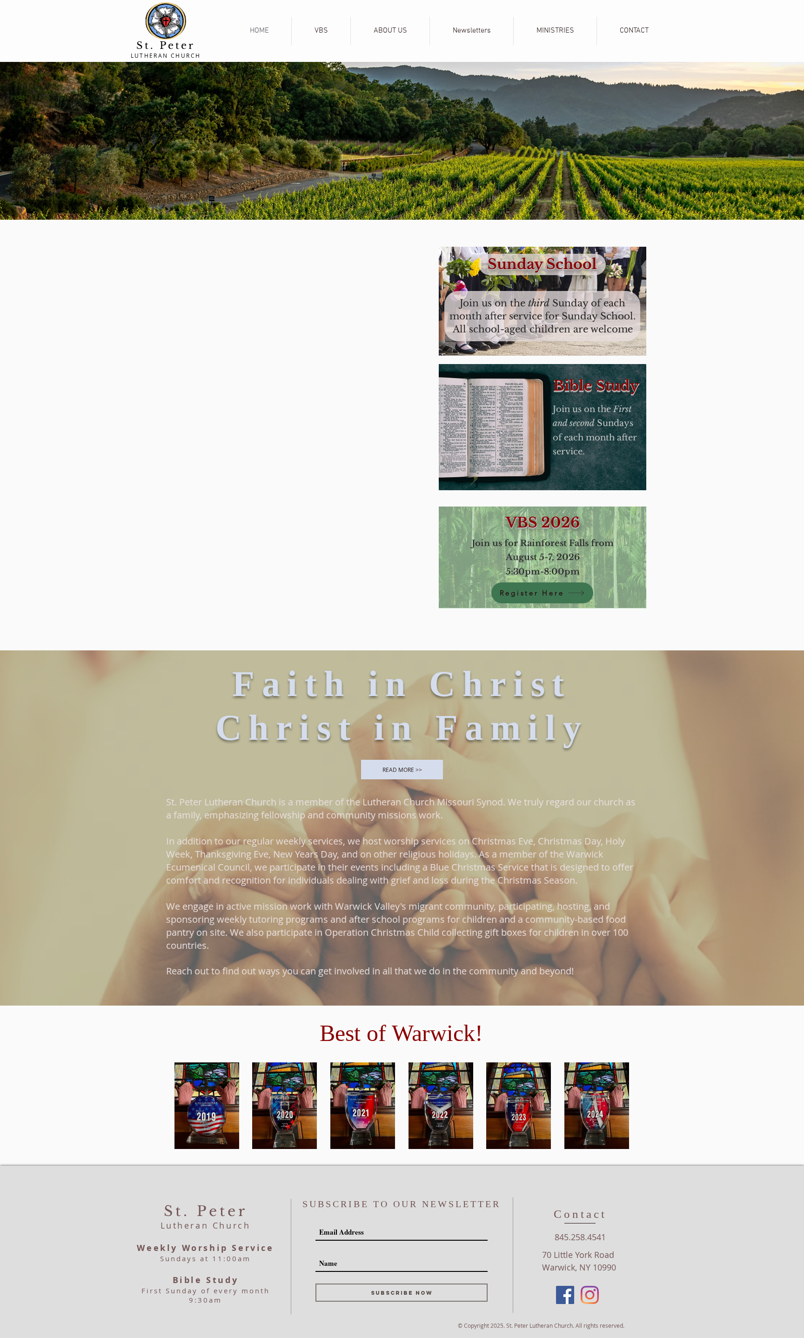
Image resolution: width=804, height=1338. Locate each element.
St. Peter (165, 46)
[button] (390, 31)
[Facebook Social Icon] (565, 1295)
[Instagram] (590, 1295)
